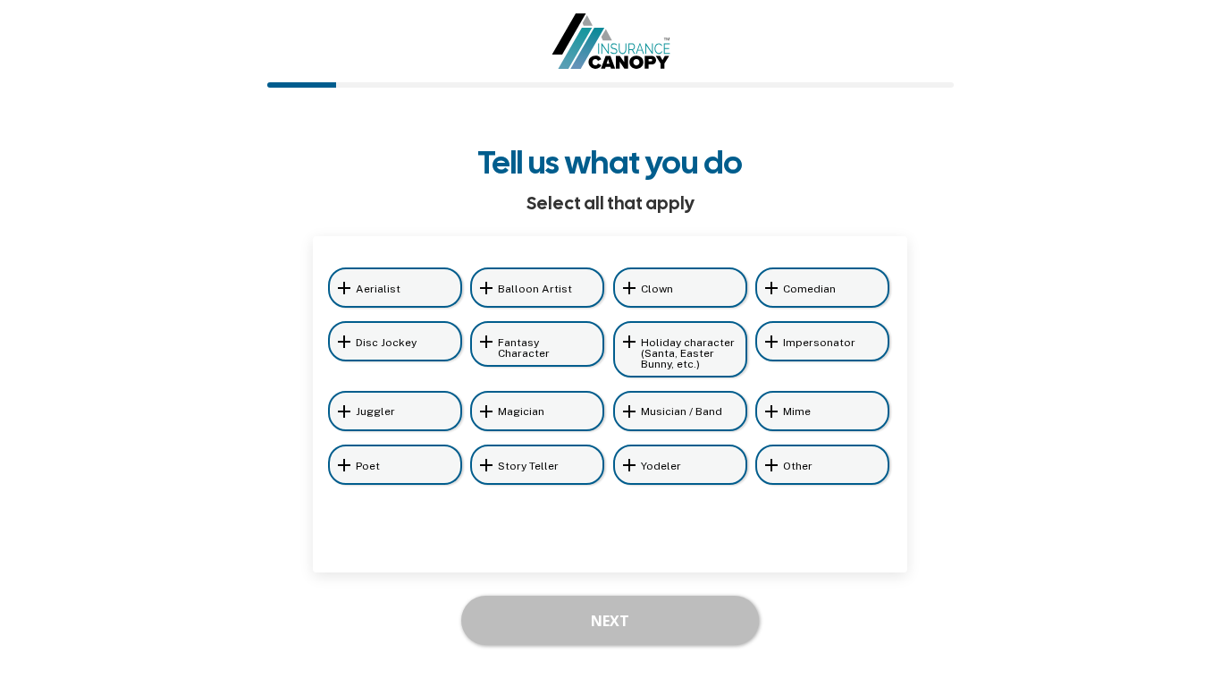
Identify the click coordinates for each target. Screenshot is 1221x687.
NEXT (610, 621)
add (344, 288)
